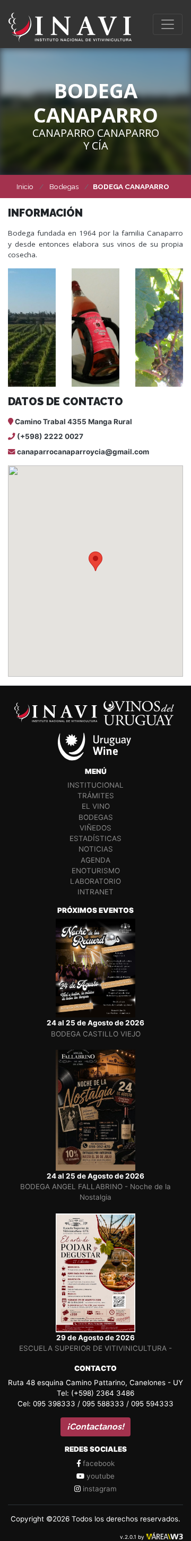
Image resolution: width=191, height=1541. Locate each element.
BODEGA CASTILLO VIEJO (96, 1034)
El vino (96, 806)
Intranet (95, 892)
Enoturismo (96, 870)
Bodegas (96, 817)
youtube (99, 1476)
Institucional (95, 785)
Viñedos (95, 828)
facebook (98, 1463)
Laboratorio (95, 881)
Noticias (96, 849)
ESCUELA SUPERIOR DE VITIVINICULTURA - (95, 1348)
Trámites (95, 795)
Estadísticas (95, 838)
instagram (99, 1488)
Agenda (95, 860)
